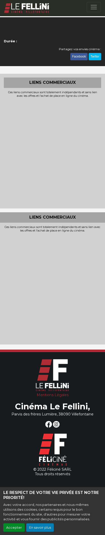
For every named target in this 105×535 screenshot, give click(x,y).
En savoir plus (40, 527)
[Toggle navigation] (94, 7)
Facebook (79, 56)
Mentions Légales (53, 395)
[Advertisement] (52, 152)
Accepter (14, 527)
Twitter (94, 56)
